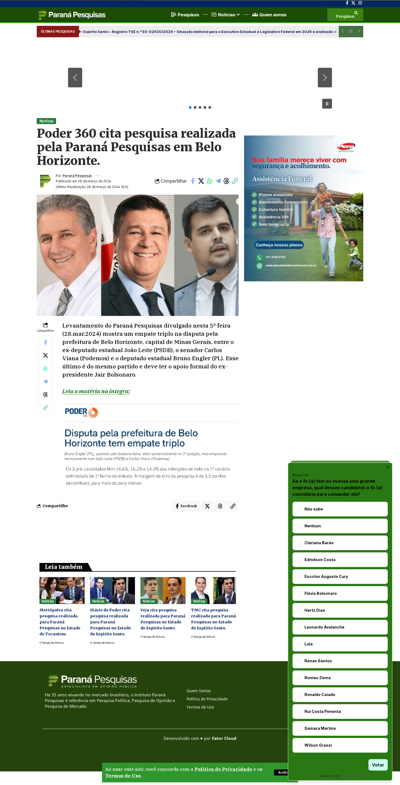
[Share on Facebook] (192, 181)
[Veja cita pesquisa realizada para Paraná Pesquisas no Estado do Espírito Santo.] (163, 590)
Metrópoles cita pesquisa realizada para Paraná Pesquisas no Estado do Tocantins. (59, 622)
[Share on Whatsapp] (209, 181)
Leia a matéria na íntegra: (96, 391)
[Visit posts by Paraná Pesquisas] (45, 181)
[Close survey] (387, 467)
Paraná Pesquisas (77, 175)
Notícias (46, 121)
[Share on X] (201, 181)
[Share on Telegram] (218, 181)
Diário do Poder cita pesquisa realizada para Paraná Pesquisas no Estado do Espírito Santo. (110, 622)
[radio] (299, 509)
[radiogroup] (340, 627)
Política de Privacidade (223, 769)
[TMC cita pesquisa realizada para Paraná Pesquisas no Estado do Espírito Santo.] (213, 590)
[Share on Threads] (226, 181)
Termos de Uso (123, 776)
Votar (378, 765)
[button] (284, 772)
